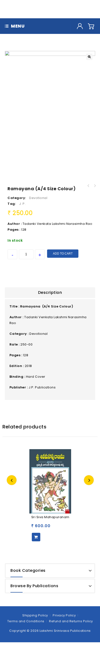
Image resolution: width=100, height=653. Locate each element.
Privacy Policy (64, 615)
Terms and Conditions (25, 621)
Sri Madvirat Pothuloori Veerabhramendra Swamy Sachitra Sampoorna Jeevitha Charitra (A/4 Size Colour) (94, 185)
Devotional (38, 198)
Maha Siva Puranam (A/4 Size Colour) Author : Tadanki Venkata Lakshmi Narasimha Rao (88, 185)
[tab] (50, 292)
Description (50, 292)
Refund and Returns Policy (71, 621)
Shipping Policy (35, 615)
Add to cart (63, 253)
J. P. (22, 203)
